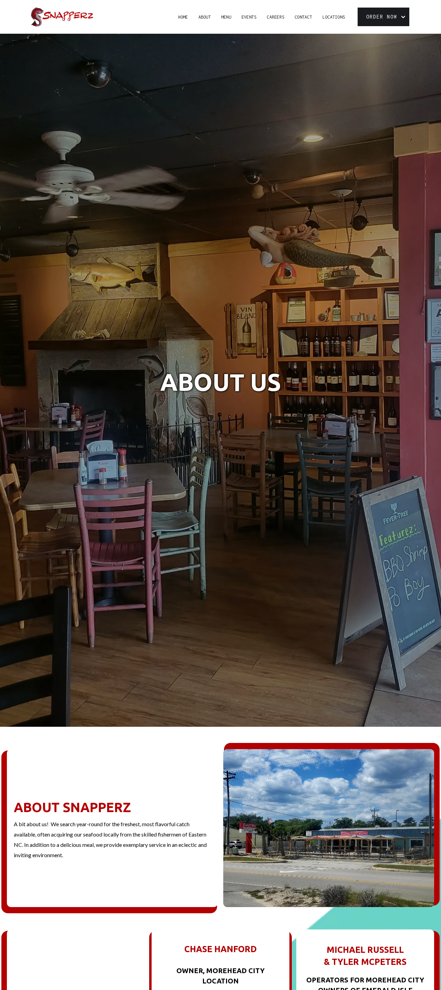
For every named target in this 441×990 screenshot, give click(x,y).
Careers (275, 17)
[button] (383, 17)
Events (249, 17)
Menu (226, 17)
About (204, 17)
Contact (303, 17)
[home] (62, 16)
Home (183, 17)
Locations (333, 17)
